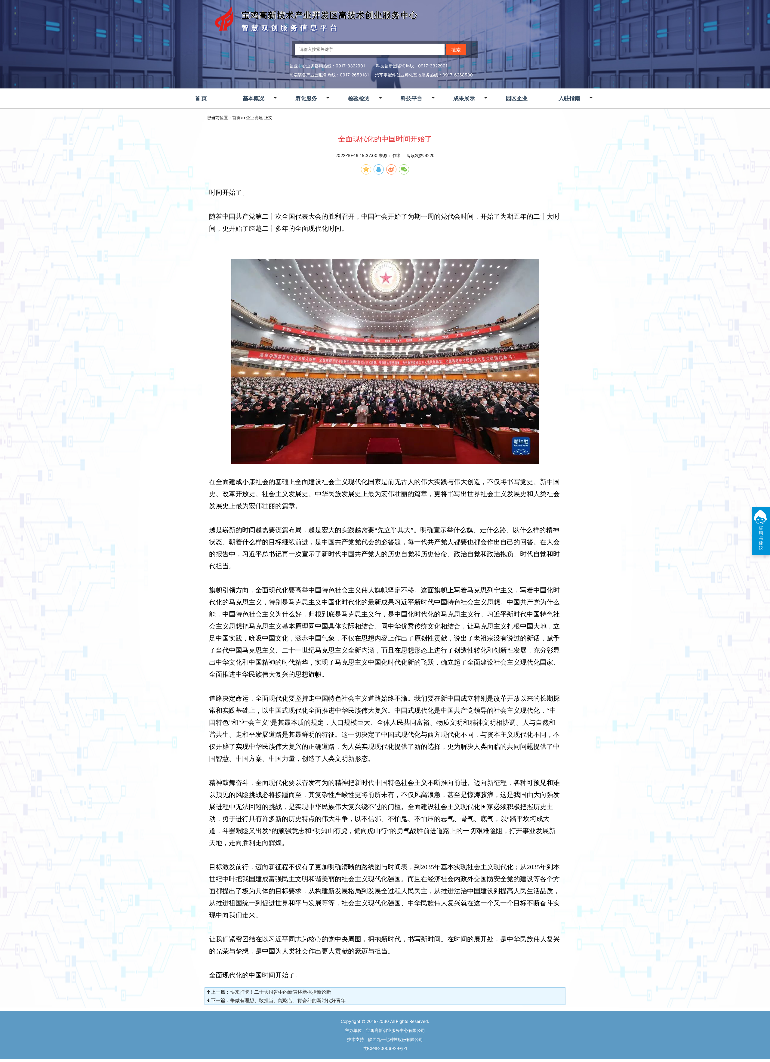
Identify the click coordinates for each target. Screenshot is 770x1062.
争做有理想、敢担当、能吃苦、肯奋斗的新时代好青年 (288, 1000)
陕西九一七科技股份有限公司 (395, 1039)
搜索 (456, 50)
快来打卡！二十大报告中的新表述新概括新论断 (280, 992)
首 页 (201, 98)
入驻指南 (569, 98)
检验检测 (359, 98)
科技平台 (411, 98)
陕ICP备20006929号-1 (385, 1048)
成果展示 (464, 98)
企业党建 (254, 117)
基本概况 (253, 98)
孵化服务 (306, 98)
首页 (236, 117)
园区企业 (517, 98)
